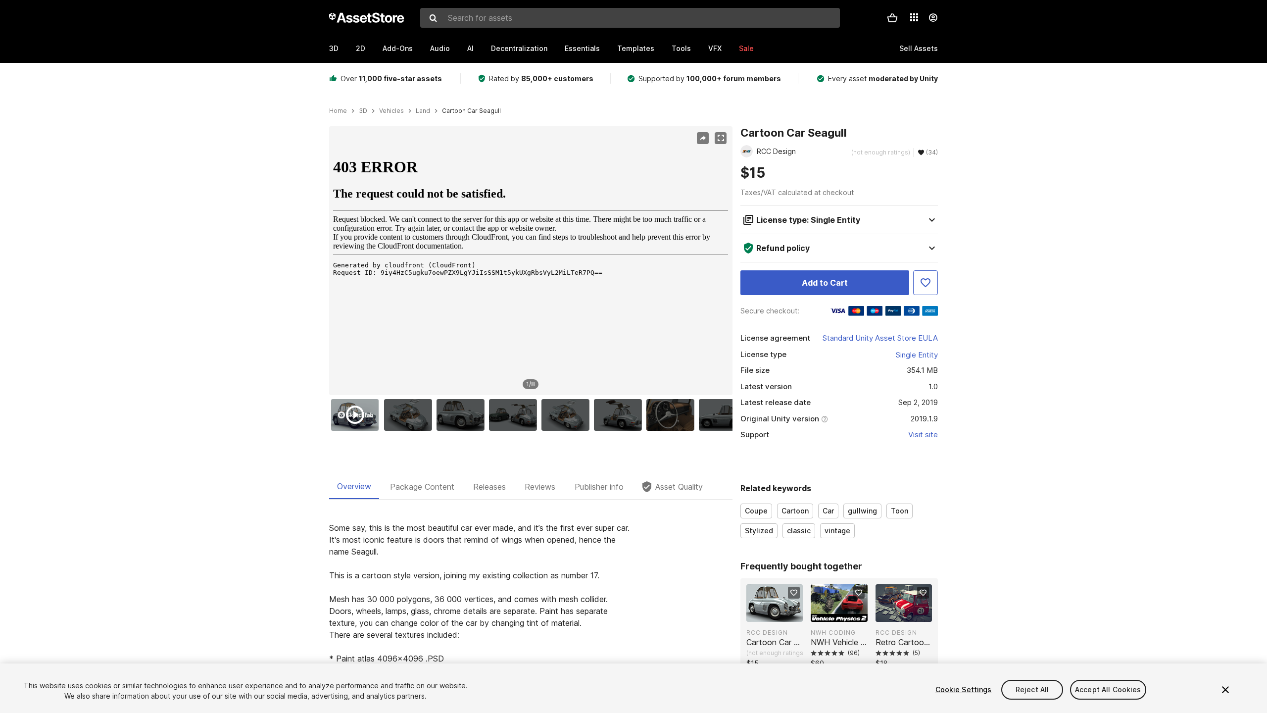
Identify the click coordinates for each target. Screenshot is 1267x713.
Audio (440, 48)
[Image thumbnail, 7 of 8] (672, 415)
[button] (892, 18)
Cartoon (795, 511)
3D (334, 48)
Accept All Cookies (1108, 689)
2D (360, 48)
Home (338, 110)
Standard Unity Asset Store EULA (880, 338)
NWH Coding (833, 632)
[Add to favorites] (794, 593)
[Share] (703, 138)
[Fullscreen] (721, 138)
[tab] (354, 486)
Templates (635, 48)
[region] (530, 261)
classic (799, 530)
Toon (899, 511)
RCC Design (767, 632)
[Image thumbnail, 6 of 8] (620, 415)
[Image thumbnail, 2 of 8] (410, 415)
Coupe (756, 511)
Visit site (923, 434)
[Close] (1225, 690)
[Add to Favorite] (925, 282)
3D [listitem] (363, 110)
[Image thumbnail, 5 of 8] (567, 415)
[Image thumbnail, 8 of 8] (725, 415)
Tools (681, 48)
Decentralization (519, 48)
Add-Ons (398, 48)
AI (470, 48)
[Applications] (914, 17)
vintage (837, 530)
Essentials (582, 48)
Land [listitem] (423, 110)
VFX (715, 48)
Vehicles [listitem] (391, 110)
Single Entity (917, 354)
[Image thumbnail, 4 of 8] (515, 415)
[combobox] (630, 18)
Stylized (759, 530)
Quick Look (780, 613)
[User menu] (933, 18)
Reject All (1032, 689)
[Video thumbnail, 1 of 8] (357, 415)
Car (828, 511)
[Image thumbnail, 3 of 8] (463, 415)
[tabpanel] (530, 617)
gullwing (862, 511)
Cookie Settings (963, 689)
